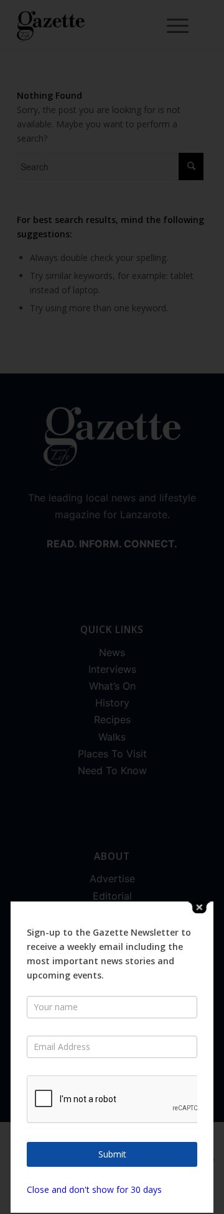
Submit (112, 1154)
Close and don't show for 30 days (94, 1189)
